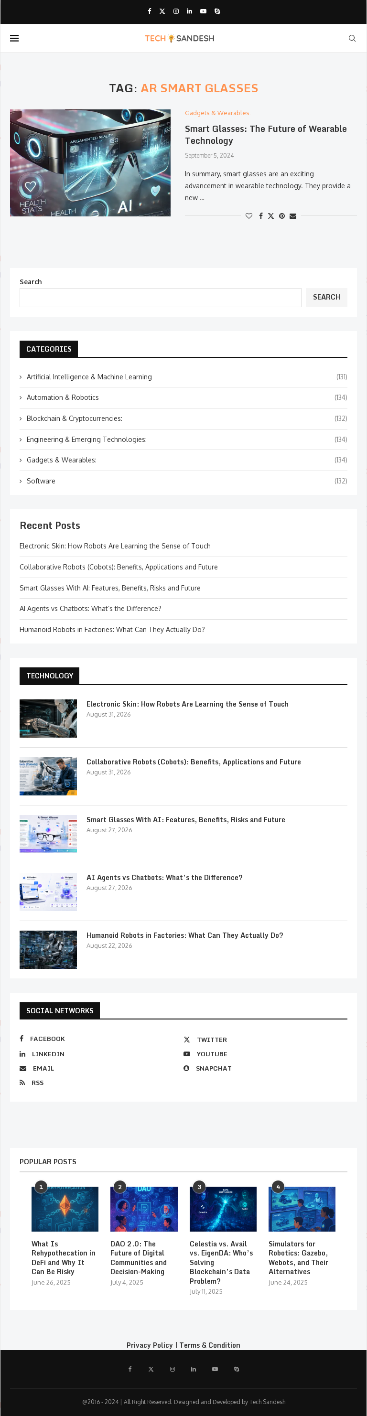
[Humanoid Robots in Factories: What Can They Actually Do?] (48, 950)
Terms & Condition (209, 1345)
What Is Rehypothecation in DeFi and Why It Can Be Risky (64, 1258)
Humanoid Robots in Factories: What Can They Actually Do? (112, 629)
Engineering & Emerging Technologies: (187, 439)
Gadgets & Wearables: (187, 460)
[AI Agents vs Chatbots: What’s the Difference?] (48, 892)
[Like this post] (249, 216)
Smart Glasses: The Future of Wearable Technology (266, 134)
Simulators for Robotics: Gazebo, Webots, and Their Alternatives (298, 1258)
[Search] (352, 38)
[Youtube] (203, 11)
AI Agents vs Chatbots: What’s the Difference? (91, 608)
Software (187, 481)
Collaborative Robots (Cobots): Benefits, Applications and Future (119, 567)
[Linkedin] (189, 11)
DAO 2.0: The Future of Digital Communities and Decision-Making (138, 1258)
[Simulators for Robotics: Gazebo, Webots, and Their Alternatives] (302, 1209)
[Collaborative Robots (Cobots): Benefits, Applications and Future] (48, 776)
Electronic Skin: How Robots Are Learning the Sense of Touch (115, 546)
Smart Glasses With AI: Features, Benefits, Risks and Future (110, 588)
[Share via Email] (293, 216)
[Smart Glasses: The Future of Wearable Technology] (90, 162)
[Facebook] (149, 11)
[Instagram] (176, 11)
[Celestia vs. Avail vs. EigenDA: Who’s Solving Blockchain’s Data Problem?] (223, 1209)
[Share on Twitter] (271, 216)
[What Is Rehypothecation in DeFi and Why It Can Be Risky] (65, 1209)
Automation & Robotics (187, 397)
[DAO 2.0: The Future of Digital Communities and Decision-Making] (143, 1209)
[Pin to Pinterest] (282, 216)
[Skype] (217, 11)
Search (31, 282)
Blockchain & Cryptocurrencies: (187, 418)
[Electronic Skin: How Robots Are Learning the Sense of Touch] (48, 718)
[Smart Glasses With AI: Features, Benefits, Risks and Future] (48, 834)
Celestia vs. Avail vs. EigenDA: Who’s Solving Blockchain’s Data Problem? (221, 1262)
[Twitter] (162, 11)
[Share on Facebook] (261, 216)
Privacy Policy (150, 1345)
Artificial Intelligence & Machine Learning (187, 377)
